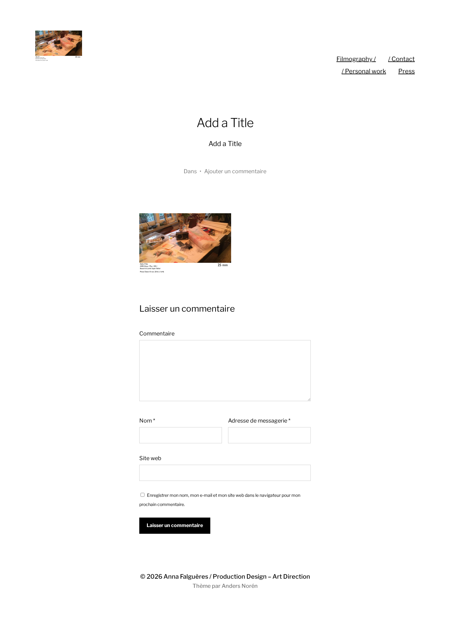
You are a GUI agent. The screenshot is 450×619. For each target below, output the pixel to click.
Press (406, 71)
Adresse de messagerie (259, 420)
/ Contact (401, 59)
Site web (150, 458)
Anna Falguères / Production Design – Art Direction (236, 576)
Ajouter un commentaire (235, 171)
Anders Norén (240, 586)
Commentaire (156, 333)
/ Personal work (364, 71)
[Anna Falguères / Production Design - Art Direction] (152, 46)
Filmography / (356, 59)
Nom (147, 420)
